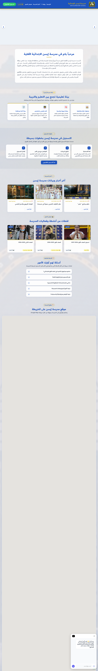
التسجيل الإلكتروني (9, 4)
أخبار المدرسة (36, 4)
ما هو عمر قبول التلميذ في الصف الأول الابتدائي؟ (56, 271)
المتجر (19, 4)
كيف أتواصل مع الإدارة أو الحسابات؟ (60, 294)
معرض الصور (28, 4)
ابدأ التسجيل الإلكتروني (49, 162)
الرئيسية (49, 4)
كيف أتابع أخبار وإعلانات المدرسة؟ (61, 288)
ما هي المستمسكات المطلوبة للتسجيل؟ (58, 283)
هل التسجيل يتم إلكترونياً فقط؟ (61, 277)
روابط (43, 4)
